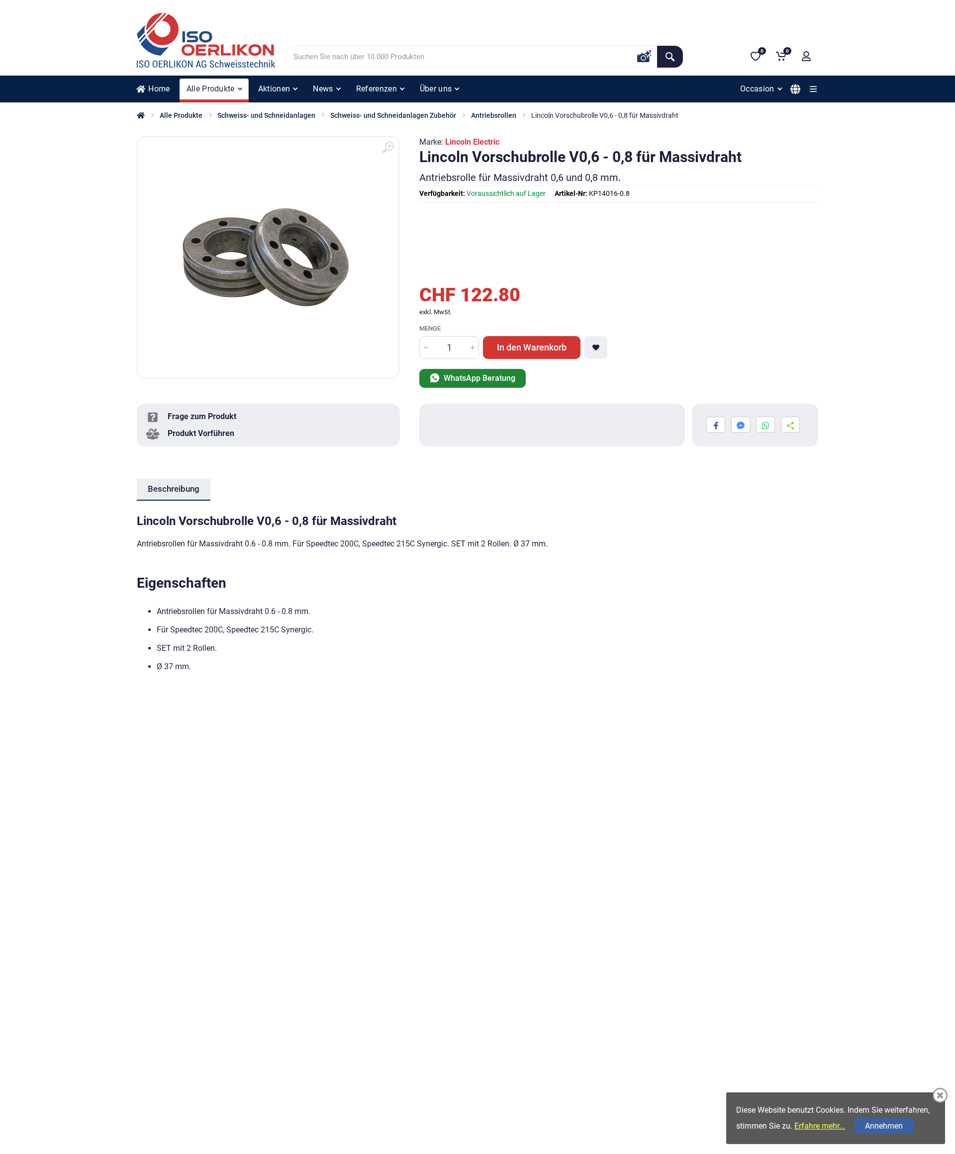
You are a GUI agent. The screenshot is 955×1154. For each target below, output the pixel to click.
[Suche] (670, 57)
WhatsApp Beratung (478, 378)
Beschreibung (173, 489)
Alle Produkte (181, 115)
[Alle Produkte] (813, 89)
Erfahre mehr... (819, 1126)
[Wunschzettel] (595, 347)
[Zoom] (388, 147)
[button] (806, 56)
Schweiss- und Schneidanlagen (266, 115)
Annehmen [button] (884, 1126)
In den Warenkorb (532, 347)
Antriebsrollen (493, 115)
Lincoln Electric (472, 142)
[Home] (141, 115)
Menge (430, 328)
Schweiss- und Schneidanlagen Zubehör (393, 115)
